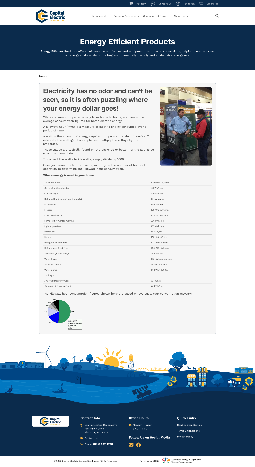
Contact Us (161, 3)
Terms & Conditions (188, 430)
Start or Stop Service (189, 424)
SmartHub (208, 3)
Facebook (185, 3)
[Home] (50, 16)
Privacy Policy (185, 436)
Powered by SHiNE (149, 461)
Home (43, 76)
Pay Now (137, 3)
